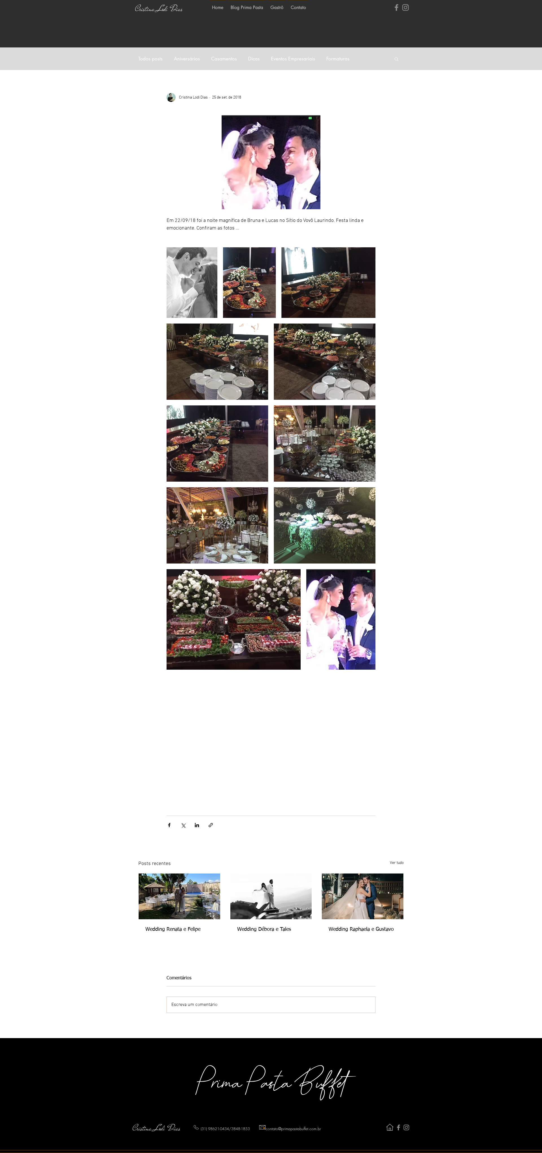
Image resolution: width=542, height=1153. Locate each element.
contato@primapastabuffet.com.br (293, 1128)
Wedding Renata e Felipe (172, 929)
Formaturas (337, 59)
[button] (396, 58)
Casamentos (224, 59)
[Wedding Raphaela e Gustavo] (362, 896)
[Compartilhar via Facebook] (169, 825)
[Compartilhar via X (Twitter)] (183, 825)
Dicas (254, 59)
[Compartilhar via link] (210, 825)
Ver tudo (397, 863)
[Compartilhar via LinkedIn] (197, 825)
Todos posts (150, 59)
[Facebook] (396, 7)
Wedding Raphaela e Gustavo (361, 929)
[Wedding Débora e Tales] (271, 896)
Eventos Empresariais (293, 59)
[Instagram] (405, 7)
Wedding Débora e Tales (264, 929)
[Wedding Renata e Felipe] (179, 896)
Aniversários (187, 59)
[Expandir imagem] (192, 282)
